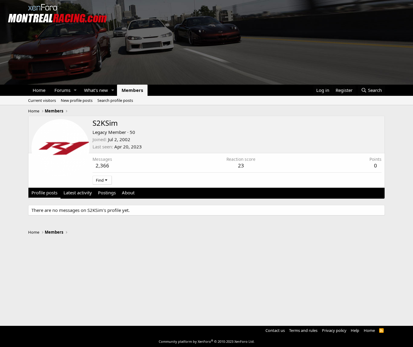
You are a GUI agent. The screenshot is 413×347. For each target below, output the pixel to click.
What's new (96, 90)
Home (39, 90)
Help (355, 330)
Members (132, 90)
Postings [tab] (107, 193)
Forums (62, 90)
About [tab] (128, 193)
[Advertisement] (206, 277)
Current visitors (42, 100)
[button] (75, 90)
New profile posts (77, 100)
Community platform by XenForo (207, 341)
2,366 (102, 165)
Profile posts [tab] (44, 193)
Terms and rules (303, 330)
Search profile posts (115, 100)
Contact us (275, 330)
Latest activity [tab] (77, 193)
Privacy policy (334, 330)
